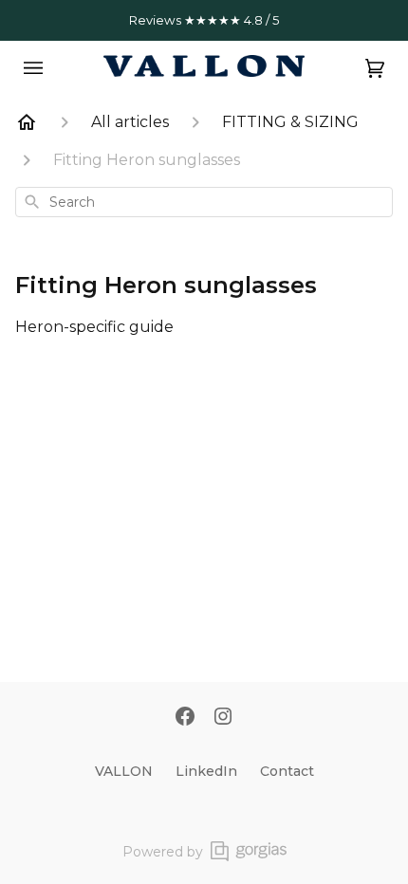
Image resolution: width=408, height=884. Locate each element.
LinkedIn (206, 771)
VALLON (124, 771)
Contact (287, 771)
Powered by (162, 851)
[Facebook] (185, 718)
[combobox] (204, 202)
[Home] (26, 122)
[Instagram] (223, 718)
